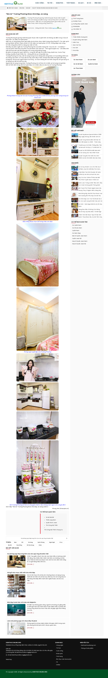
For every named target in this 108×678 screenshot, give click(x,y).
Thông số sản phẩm (87, 648)
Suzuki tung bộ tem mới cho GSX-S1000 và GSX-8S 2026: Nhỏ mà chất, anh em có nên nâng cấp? (90, 158)
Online (58, 664)
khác (36, 41)
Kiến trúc (76, 42)
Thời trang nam (78, 18)
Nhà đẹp (28, 8)
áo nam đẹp (76, 233)
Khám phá (59, 653)
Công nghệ (59, 645)
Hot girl (75, 47)
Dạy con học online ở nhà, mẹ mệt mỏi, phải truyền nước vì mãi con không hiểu (89, 180)
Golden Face (77, 21)
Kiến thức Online (13, 8)
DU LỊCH (80, 3)
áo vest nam (78, 59)
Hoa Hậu (76, 50)
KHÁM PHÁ (59, 3)
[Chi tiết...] (30, 564)
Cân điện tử (77, 29)
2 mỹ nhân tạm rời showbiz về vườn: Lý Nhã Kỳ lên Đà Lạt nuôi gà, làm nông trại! (90, 174)
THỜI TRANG (70, 3)
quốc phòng (41, 542)
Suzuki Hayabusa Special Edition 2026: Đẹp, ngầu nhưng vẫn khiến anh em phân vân (90, 137)
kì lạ (27, 52)
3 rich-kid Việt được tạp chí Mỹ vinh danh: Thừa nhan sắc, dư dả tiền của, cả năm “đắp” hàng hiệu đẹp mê (90, 217)
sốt (29, 50)
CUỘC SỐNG (39, 3)
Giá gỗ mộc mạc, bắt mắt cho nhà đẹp (21, 572)
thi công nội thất (52, 525)
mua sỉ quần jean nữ (79, 244)
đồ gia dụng (63, 59)
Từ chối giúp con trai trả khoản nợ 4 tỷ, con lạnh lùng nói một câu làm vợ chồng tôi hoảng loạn (90, 201)
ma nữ (49, 65)
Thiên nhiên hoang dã (80, 37)
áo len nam (92, 59)
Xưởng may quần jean (80, 24)
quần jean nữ (77, 238)
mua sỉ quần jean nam (79, 241)
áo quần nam (76, 225)
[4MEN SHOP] (84, 102)
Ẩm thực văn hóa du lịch (63, 659)
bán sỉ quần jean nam (79, 236)
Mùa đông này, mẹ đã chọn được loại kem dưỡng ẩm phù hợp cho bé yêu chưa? (90, 196)
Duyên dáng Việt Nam (80, 39)
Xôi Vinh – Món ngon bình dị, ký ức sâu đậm (90, 205)
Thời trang (59, 656)
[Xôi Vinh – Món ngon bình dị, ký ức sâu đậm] (74, 206)
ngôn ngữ (23, 52)
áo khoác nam (77, 228)
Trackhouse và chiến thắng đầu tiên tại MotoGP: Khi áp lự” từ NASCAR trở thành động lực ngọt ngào (90, 147)
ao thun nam (78, 68)
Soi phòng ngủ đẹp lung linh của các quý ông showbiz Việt (37, 538)
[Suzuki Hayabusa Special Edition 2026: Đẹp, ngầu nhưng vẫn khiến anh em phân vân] (74, 135)
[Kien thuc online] (14, 3)
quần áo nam (93, 64)
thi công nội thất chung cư (53, 529)
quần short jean (51, 522)
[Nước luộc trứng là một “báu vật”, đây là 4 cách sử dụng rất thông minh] (74, 184)
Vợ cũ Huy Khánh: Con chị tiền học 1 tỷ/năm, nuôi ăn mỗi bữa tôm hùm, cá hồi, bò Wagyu (90, 169)
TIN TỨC (49, 3)
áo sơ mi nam (78, 64)
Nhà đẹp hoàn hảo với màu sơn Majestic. (21, 602)
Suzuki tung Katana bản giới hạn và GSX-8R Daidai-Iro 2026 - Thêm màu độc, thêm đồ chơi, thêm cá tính (90, 142)
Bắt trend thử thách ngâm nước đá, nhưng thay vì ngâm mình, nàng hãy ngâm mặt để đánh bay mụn (90, 190)
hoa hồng (31, 59)
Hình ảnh (97, 3)
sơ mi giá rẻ (50, 517)
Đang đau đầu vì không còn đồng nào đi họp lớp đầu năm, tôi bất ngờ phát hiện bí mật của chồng (90, 212)
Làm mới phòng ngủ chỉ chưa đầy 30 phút (22, 621)
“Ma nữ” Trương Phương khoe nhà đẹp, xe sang (44, 8)
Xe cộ (89, 3)
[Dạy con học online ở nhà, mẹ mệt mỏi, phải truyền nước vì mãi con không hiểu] (74, 178)
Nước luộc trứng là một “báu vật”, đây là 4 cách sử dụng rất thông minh (90, 184)
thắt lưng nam (51, 520)
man (15, 542)
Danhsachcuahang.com (88, 645)
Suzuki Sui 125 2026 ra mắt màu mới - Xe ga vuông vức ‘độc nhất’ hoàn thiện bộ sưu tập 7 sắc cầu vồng (90, 153)
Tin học (58, 648)
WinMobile (76, 26)
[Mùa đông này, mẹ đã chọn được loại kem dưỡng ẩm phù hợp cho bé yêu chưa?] (74, 195)
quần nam (75, 230)
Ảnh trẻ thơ (77, 45)
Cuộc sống (59, 651)
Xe (57, 662)
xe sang (30, 542)
